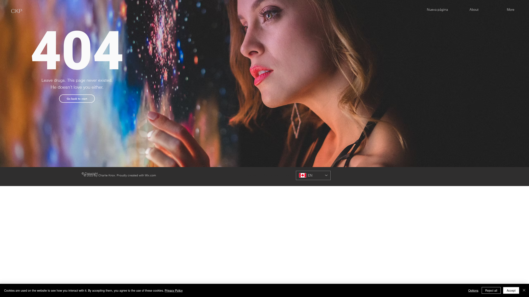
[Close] (524, 290)
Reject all (491, 290)
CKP (16, 11)
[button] (77, 98)
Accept (511, 290)
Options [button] (473, 290)
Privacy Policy (174, 290)
